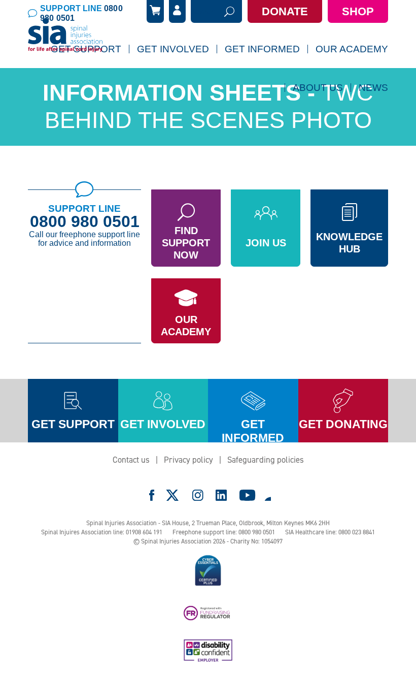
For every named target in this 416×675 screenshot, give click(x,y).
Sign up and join (170, 76)
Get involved (162, 424)
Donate (285, 11)
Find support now (186, 243)
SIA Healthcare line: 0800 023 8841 (330, 532)
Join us (266, 242)
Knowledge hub (349, 242)
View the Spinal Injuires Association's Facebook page (152, 495)
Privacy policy (188, 459)
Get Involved (173, 49)
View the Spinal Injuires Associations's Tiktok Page (267, 495)
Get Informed (262, 49)
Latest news (298, 115)
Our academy (352, 49)
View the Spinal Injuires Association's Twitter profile (173, 495)
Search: (204, 12)
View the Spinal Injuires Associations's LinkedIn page (221, 495)
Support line (81, 13)
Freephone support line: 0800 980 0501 (223, 532)
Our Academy (186, 325)
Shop (358, 11)
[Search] (229, 11)
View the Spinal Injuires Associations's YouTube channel (247, 495)
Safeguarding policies (265, 459)
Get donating (343, 424)
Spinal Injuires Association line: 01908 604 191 (101, 532)
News (373, 87)
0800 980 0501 (85, 221)
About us (318, 87)
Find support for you (90, 76)
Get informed (253, 429)
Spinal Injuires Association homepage (65, 35)
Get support (73, 424)
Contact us (131, 459)
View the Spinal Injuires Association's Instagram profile (198, 495)
